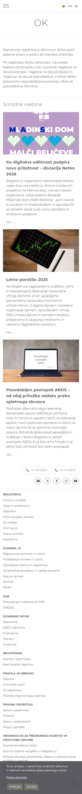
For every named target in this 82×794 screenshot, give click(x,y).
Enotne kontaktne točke (19, 745)
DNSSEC (9, 607)
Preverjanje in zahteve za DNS (24, 602)
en (70, 6)
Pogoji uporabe (13, 727)
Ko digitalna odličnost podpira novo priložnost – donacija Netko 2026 (40, 168)
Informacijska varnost (18, 517)
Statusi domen (13, 576)
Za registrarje (12, 690)
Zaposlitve (10, 539)
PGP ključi (10, 528)
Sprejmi (15, 786)
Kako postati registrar (18, 664)
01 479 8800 (39, 470)
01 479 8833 (68, 470)
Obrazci (8, 639)
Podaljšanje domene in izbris (23, 559)
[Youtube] (75, 480)
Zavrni (31, 786)
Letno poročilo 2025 (27, 279)
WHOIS (8, 582)
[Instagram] (66, 480)
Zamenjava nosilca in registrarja (25, 565)
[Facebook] (56, 480)
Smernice (9, 644)
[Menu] (6, 6)
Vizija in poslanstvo (16, 505)
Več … (10, 222)
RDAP (7, 587)
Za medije (10, 522)
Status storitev (13, 533)
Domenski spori (14, 684)
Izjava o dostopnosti (17, 721)
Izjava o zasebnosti (16, 710)
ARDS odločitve (14, 627)
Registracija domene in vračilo (24, 553)
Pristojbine (10, 633)
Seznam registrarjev (17, 659)
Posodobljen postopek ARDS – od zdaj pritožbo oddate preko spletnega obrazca (38, 395)
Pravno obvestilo (16, 777)
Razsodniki (10, 622)
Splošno (8, 679)
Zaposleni (9, 511)
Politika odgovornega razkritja (24, 695)
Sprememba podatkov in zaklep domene (31, 570)
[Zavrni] (77, 778)
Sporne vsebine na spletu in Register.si (30, 751)
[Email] (38, 480)
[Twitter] (47, 480)
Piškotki (8, 715)
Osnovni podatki (14, 500)
